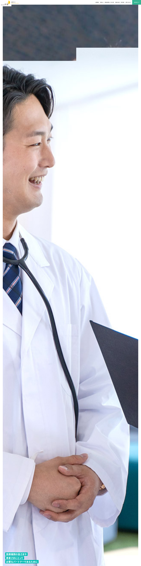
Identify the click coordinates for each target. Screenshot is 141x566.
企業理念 (97, 2)
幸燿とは (101, 2)
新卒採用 (122, 2)
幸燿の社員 (117, 2)
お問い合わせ (128, 2)
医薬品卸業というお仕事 (109, 2)
